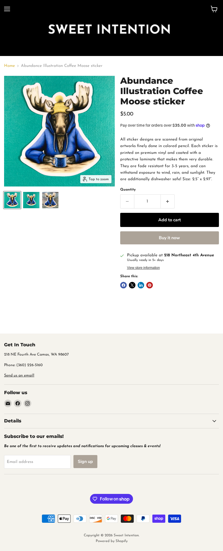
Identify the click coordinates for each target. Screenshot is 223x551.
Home (9, 66)
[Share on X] (132, 285)
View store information (143, 268)
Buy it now (169, 238)
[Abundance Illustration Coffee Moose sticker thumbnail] (12, 200)
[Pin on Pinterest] (149, 285)
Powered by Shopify (112, 541)
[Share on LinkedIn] (141, 285)
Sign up (85, 462)
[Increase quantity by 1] (168, 201)
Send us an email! (19, 375)
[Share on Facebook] (123, 285)
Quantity (128, 189)
